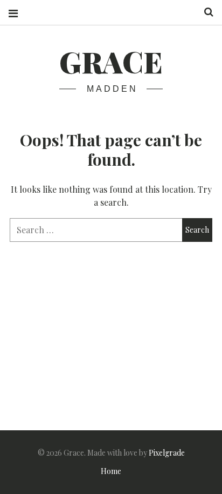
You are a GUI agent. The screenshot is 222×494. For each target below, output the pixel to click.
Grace (111, 61)
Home (111, 471)
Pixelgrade (167, 453)
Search (205, 12)
